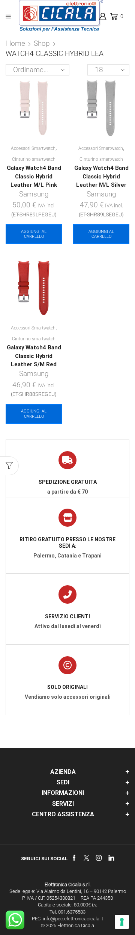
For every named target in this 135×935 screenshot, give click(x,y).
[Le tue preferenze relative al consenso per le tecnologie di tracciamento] (122, 922)
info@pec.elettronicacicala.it (73, 918)
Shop (42, 43)
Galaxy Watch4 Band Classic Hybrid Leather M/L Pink (34, 176)
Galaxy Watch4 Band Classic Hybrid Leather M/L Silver (101, 176)
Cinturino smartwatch (34, 159)
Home (15, 43)
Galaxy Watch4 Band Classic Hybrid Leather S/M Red (34, 355)
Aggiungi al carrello (33, 234)
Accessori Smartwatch (33, 148)
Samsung (34, 194)
